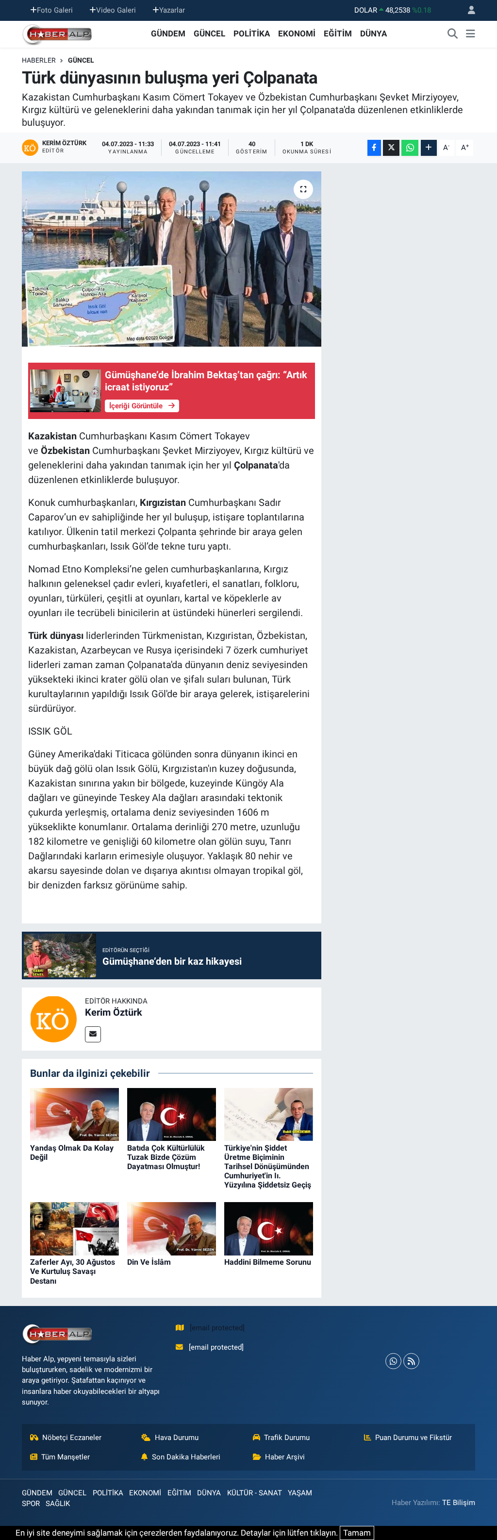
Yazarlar (172, 10)
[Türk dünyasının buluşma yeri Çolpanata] (171, 259)
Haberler (39, 60)
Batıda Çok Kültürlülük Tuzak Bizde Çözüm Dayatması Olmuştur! (166, 1157)
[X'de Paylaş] (391, 148)
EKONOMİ (296, 33)
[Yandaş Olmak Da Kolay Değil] (74, 1114)
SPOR (31, 1503)
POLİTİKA (251, 33)
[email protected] (217, 1327)
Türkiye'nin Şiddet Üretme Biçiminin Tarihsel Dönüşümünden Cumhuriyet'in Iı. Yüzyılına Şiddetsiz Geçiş (267, 1166)
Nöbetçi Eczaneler (71, 1437)
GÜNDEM (168, 33)
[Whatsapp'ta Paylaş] (409, 148)
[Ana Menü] (470, 34)
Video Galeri (116, 10)
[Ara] (453, 34)
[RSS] (411, 1361)
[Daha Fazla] (429, 148)
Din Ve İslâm (149, 1262)
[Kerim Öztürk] (53, 1018)
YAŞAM (300, 1493)
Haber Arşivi (285, 1457)
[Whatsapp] (393, 1361)
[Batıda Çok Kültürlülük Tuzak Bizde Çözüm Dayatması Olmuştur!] (171, 1114)
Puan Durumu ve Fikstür (413, 1437)
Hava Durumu (177, 1437)
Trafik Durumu (287, 1437)
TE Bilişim (458, 1502)
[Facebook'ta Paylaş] (374, 148)
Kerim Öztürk (113, 1012)
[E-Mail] (93, 1034)
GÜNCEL (209, 33)
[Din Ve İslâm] (171, 1228)
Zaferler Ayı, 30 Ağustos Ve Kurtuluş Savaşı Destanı (72, 1271)
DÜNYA (373, 33)
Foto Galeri (55, 10)
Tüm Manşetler (65, 1457)
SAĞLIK (58, 1503)
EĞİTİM (338, 33)
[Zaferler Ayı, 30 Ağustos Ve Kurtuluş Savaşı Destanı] (74, 1228)
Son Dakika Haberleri (186, 1457)
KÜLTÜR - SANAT (254, 1493)
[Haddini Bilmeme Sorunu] (268, 1228)
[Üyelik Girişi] (467, 10)
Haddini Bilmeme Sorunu (267, 1262)
